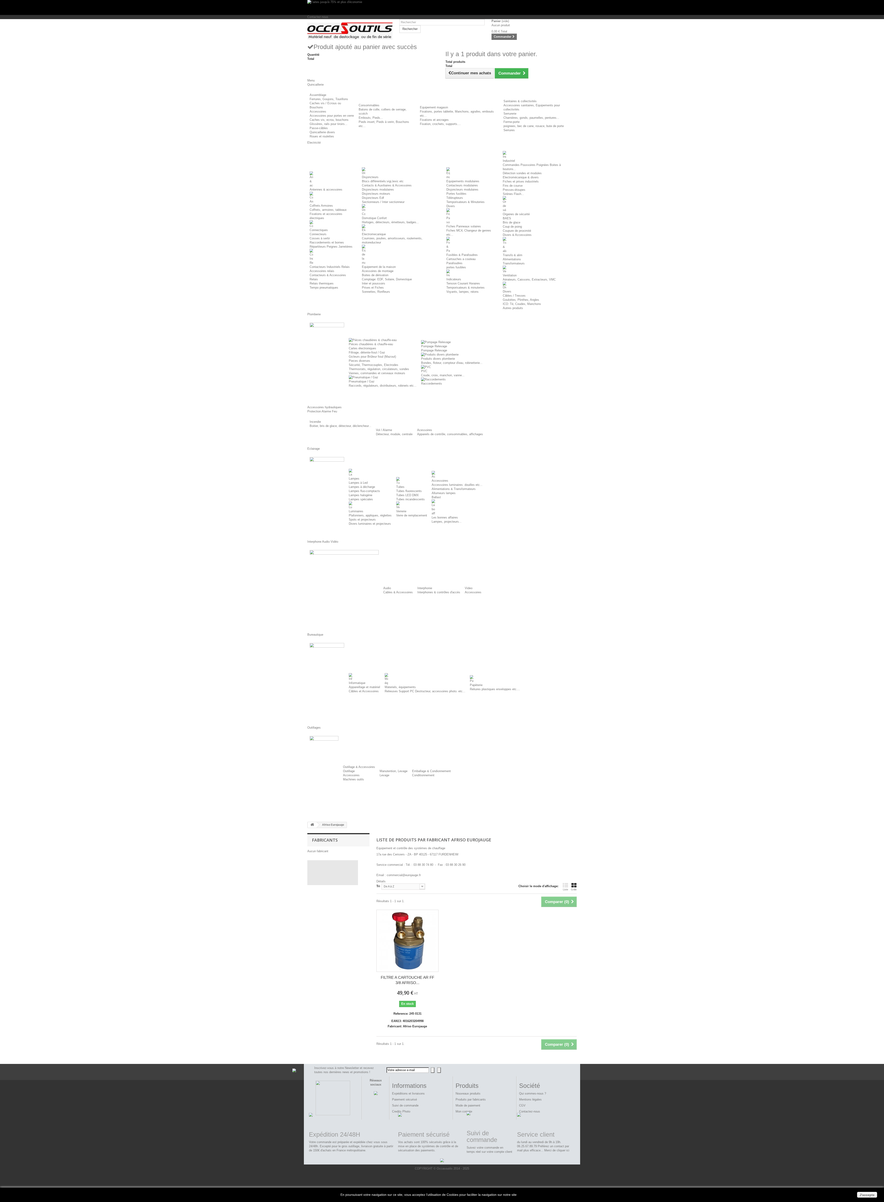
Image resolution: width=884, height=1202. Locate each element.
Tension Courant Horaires (463, 283)
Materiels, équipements (400, 687)
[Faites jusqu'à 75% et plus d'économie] (442, 7)
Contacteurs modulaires (462, 185)
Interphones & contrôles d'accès (438, 592)
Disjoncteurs (370, 177)
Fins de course (513, 185)
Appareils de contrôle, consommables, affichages (450, 434)
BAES (507, 218)
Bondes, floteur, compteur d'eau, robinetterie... (452, 363)
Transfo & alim (512, 255)
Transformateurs (514, 263)
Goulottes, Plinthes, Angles (521, 299)
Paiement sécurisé (404, 1099)
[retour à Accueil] (312, 825)
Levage (384, 775)
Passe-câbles (319, 128)
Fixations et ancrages (434, 120)
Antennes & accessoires (326, 189)
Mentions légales (530, 1099)
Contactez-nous (317, 17)
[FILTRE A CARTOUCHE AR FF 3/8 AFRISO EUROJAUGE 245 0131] (407, 941)
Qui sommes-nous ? (532, 1093)
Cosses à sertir (320, 238)
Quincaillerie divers (322, 132)
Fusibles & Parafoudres (462, 255)
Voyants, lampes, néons (462, 291)
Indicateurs (453, 279)
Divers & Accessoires (517, 235)
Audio (387, 588)
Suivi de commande (405, 1105)
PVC (424, 371)
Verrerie (401, 511)
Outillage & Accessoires (359, 767)
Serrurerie (509, 113)
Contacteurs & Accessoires (328, 275)
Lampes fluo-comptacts (364, 491)
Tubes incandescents (410, 499)
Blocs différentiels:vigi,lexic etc (383, 181)
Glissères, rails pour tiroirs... (328, 124)
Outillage (349, 771)
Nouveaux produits (468, 1093)
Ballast (436, 497)
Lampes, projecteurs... (447, 521)
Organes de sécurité (516, 214)
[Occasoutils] (350, 31)
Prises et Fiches (373, 287)
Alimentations (512, 259)
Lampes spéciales (361, 499)
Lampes (354, 478)
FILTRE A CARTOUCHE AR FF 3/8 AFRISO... (407, 980)
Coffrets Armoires (321, 205)
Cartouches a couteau (461, 259)
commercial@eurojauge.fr (404, 875)
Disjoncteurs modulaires (378, 189)
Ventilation (510, 275)
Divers (450, 206)
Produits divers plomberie (438, 358)
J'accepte (867, 1195)
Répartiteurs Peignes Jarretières (331, 246)
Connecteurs (318, 234)
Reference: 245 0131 (407, 1013)
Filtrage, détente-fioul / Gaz (367, 352)
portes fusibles (456, 267)
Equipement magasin (434, 107)
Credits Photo (401, 1111)
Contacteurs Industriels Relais (330, 267)
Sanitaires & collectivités (520, 101)
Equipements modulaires (462, 181)
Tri (378, 886)
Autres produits (513, 308)
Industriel (509, 160)
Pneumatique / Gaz (362, 381)
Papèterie (476, 685)
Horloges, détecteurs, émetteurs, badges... (390, 222)
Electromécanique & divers (521, 177)
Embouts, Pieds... (371, 117)
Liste (565, 889)
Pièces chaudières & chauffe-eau (371, 344)
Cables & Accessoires (398, 592)
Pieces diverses (359, 360)
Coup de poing (512, 226)
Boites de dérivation (375, 275)
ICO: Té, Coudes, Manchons (522, 304)
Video (468, 588)
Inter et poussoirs (373, 283)
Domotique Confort (374, 218)
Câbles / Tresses (514, 295)
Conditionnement (423, 775)
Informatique (357, 683)
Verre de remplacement (411, 515)
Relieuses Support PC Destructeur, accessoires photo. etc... (425, 691)
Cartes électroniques (362, 348)
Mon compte (464, 1111)
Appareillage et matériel (364, 687)
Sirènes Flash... (513, 194)
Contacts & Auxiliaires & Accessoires (387, 185)
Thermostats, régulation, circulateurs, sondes (379, 369)
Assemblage (318, 95)
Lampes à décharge (362, 487)
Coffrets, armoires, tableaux (328, 209)
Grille (574, 889)
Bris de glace (511, 222)
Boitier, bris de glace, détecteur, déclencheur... (340, 426)
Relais (314, 279)
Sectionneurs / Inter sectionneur (383, 202)
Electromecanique (374, 234)
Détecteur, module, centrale (394, 434)
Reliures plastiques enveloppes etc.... (495, 689)
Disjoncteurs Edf (373, 198)
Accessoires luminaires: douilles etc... (457, 485)
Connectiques (319, 230)
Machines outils (353, 779)
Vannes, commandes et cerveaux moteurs (377, 373)
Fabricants (325, 840)
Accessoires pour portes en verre (332, 115)
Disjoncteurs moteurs (376, 193)
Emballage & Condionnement (431, 771)
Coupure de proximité (517, 230)
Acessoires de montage (377, 271)
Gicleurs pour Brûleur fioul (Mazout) (372, 356)
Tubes (400, 487)
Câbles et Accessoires (364, 691)
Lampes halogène (360, 495)
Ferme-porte (511, 122)
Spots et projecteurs (362, 519)
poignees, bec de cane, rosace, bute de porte (533, 126)
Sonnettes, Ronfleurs (376, 291)
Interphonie (424, 588)
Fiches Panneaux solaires (463, 226)
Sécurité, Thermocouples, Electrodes (373, 365)
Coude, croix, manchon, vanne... (443, 375)
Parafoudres (454, 263)
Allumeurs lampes (444, 493)
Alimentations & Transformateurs (454, 489)
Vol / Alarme (384, 430)
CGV (522, 1105)
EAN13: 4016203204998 (407, 1021)
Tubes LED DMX (407, 495)
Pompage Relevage (434, 346)
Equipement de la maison (379, 267)
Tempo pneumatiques (324, 287)
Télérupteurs (454, 198)
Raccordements (431, 383)
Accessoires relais (322, 271)
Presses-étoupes (514, 189)
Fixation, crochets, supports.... (440, 124)
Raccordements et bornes (327, 242)
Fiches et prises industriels (521, 181)
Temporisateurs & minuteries (465, 287)
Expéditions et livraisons (408, 1093)
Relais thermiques (322, 283)
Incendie (315, 421)
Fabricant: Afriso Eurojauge (407, 1026)
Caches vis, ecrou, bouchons (329, 120)
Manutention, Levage (393, 771)
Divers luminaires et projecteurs (370, 523)
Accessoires (318, 111)
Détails (381, 881)
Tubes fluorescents (409, 491)
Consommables (369, 105)
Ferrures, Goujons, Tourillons (329, 99)
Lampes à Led (358, 482)
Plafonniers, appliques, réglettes (370, 515)
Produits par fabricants (471, 1099)
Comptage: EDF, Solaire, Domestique (387, 279)
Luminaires (356, 511)
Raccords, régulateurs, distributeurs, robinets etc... (382, 385)
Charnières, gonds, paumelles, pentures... (531, 117)
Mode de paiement (468, 1105)
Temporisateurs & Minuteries (465, 202)
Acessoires (424, 430)
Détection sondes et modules (522, 173)
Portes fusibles (456, 193)
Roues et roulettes (322, 136)
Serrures (509, 130)
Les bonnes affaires (445, 517)
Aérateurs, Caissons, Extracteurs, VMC (529, 279)
